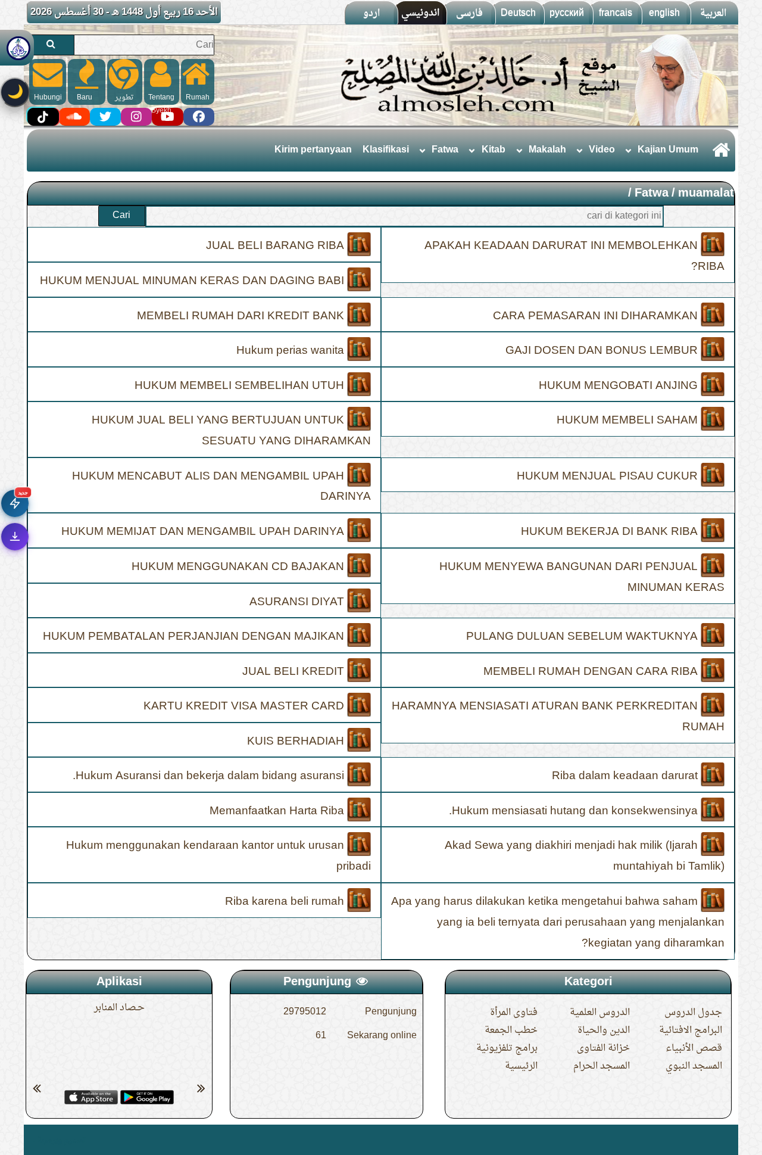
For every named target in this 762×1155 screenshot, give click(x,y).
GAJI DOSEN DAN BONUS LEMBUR (603, 351)
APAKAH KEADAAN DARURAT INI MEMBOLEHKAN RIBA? (574, 256)
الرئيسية (521, 1066)
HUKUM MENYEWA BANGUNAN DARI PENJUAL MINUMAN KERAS (581, 577)
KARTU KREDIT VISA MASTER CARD (245, 706)
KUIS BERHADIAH (297, 741)
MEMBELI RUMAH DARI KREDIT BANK (242, 315)
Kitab (493, 150)
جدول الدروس (693, 1013)
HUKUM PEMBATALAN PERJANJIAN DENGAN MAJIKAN (195, 636)
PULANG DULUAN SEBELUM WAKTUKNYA (583, 636)
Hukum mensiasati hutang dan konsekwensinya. (575, 810)
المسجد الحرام (601, 1066)
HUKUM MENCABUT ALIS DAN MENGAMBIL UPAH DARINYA (221, 486)
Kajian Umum (668, 150)
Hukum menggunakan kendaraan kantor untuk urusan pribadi (218, 856)
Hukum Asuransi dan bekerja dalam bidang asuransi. (210, 776)
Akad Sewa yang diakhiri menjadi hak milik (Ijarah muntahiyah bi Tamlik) (584, 856)
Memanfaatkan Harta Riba (278, 810)
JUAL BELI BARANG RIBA (276, 246)
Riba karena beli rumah (286, 902)
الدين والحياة (603, 1030)
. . (31, 1139)
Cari (121, 216)
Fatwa (445, 150)
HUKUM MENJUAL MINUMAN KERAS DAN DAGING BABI (193, 281)
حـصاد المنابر (119, 1008)
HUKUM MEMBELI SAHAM (629, 420)
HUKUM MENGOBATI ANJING (620, 385)
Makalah (547, 150)
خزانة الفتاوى (603, 1048)
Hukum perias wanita (291, 351)
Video (602, 150)
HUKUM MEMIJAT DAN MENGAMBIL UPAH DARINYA (204, 532)
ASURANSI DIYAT (298, 601)
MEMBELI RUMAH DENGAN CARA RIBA (592, 671)
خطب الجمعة (511, 1030)
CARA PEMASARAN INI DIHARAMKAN (597, 315)
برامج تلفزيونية (507, 1048)
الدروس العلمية (600, 1013)
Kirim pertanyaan (313, 150)
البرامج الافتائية (690, 1030)
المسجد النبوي (694, 1066)
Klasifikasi (386, 150)
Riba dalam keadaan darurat (626, 776)
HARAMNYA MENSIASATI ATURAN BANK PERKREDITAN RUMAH (558, 717)
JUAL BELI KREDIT (294, 671)
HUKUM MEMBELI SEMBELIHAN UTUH (241, 385)
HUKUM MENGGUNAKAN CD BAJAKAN (239, 567)
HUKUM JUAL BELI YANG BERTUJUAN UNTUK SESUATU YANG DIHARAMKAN (231, 431)
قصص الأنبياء (694, 1048)
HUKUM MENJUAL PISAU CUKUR (609, 476)
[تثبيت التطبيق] (15, 536)
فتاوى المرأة (514, 1013)
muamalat (706, 193)
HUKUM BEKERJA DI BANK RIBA (611, 532)
